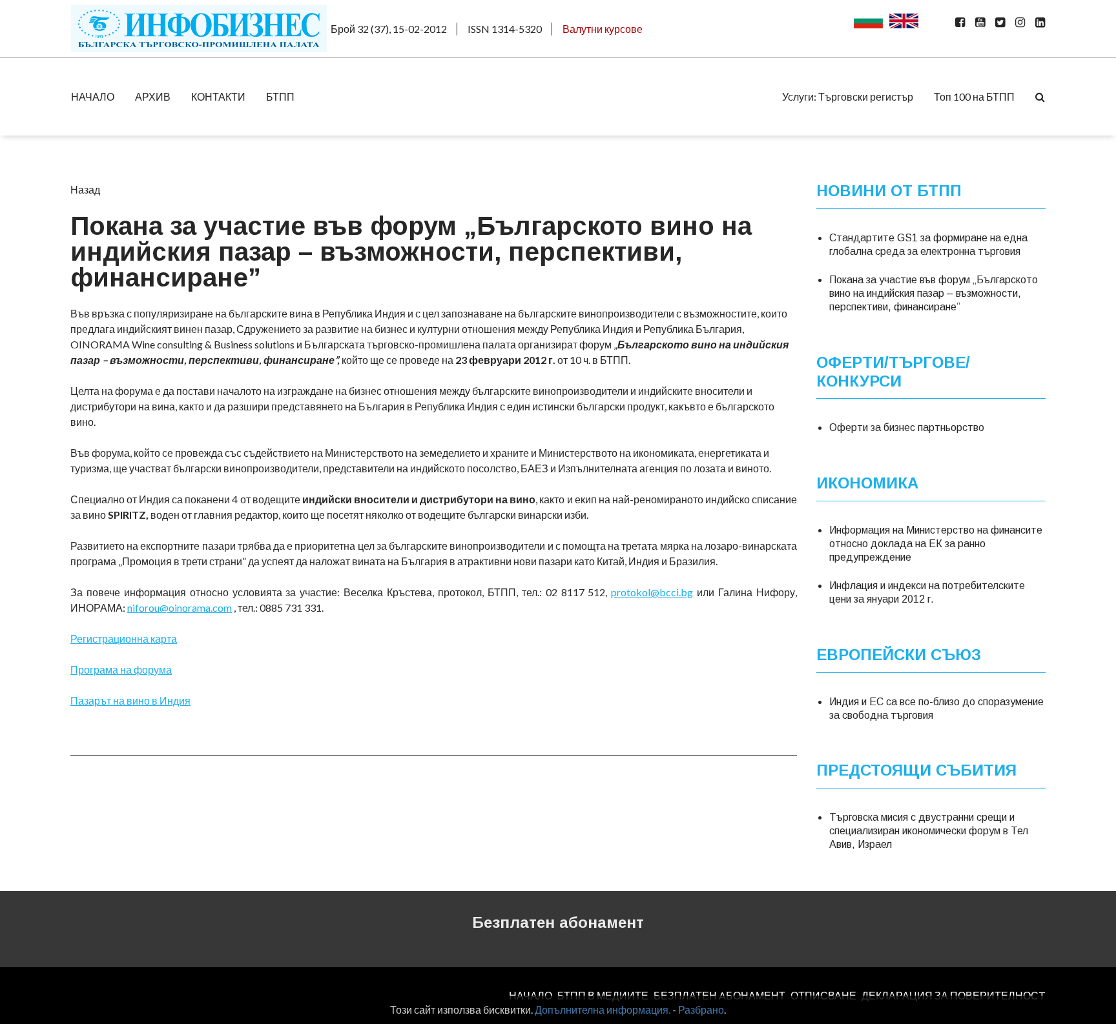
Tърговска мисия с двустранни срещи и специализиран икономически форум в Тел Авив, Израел (928, 831)
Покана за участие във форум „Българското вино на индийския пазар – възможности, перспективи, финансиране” (933, 293)
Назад (85, 189)
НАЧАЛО (92, 96)
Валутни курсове (603, 29)
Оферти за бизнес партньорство (906, 427)
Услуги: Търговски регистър (847, 96)
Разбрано (701, 1009)
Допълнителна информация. (602, 1009)
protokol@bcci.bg (652, 592)
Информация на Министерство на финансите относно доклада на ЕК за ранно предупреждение (935, 544)
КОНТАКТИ (218, 96)
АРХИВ (152, 96)
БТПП (280, 96)
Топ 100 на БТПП (974, 96)
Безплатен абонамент (558, 922)
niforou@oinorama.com (179, 607)
